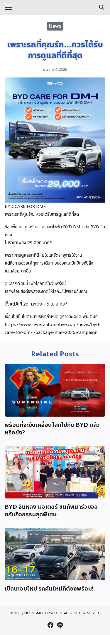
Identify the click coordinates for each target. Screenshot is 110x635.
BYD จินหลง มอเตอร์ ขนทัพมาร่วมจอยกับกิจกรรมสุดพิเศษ (51, 511)
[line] (59, 625)
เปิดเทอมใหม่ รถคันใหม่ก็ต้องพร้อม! (49, 588)
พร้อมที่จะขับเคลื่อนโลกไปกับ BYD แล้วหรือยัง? (52, 429)
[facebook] (50, 625)
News (55, 26)
